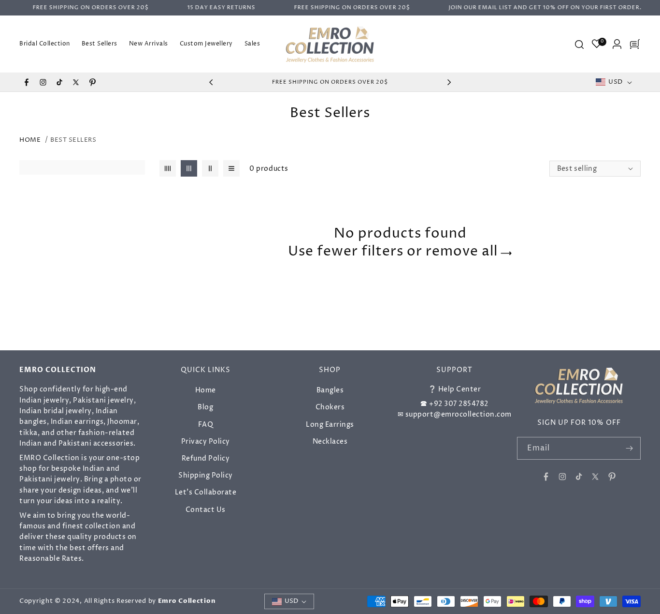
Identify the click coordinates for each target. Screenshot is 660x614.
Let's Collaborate (206, 492)
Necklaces (330, 441)
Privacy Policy (205, 441)
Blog (205, 407)
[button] (579, 44)
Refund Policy (206, 458)
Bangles (330, 390)
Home (30, 139)
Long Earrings (330, 424)
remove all (462, 251)
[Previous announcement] (211, 82)
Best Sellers (73, 139)
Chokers (330, 407)
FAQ (206, 424)
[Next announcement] (448, 82)
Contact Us (206, 509)
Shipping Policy (205, 475)
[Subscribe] (629, 448)
